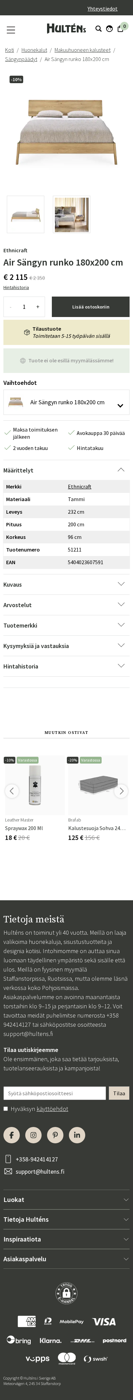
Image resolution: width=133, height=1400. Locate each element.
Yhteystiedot (103, 8)
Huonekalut (34, 49)
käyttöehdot (52, 1109)
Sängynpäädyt (21, 59)
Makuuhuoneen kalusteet (82, 49)
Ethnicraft (15, 250)
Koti (9, 49)
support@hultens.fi (28, 1034)
